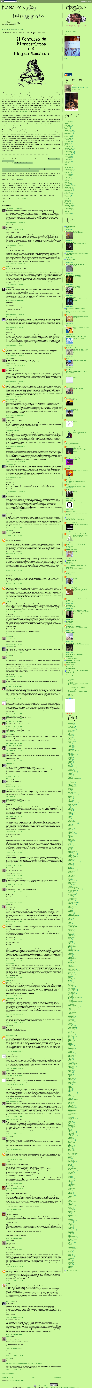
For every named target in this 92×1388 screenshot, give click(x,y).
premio (70, 964)
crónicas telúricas (72, 926)
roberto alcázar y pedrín (74, 970)
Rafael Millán (71, 1028)
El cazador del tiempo (72, 231)
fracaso (70, 1117)
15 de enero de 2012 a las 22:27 (14, 1299)
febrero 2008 (68, 136)
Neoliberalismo (72, 898)
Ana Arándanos (23, 111)
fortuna (70, 940)
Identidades (69, 622)
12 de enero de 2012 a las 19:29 (14, 1051)
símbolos (70, 884)
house (69, 829)
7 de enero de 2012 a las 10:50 (14, 831)
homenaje (70, 1137)
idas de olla (71, 727)
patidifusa (8, 980)
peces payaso (71, 1199)
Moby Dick (71, 1017)
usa (69, 816)
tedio (69, 886)
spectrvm (8, 1053)
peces (69, 1197)
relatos (70, 761)
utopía (69, 1254)
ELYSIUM (75, 410)
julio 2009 (67, 164)
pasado (70, 956)
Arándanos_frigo (72, 887)
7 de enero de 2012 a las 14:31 (14, 875)
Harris (69, 1003)
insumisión (71, 1150)
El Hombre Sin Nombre (72, 485)
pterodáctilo (71, 1215)
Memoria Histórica (73, 803)
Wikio (66, 34)
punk (69, 1216)
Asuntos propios (71, 297)
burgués (70, 855)
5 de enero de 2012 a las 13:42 (14, 676)
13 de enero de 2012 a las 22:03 (14, 1098)
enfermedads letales (73, 1101)
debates (70, 1087)
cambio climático (72, 915)
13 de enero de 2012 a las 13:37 (14, 1075)
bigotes (70, 1058)
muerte (70, 757)
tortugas (70, 1250)
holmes (70, 1134)
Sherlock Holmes (72, 902)
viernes (70, 1258)
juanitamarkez (10, 464)
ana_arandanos (72, 854)
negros (70, 953)
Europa (70, 999)
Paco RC (8, 904)
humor (69, 831)
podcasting (71, 962)
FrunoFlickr (69, 480)
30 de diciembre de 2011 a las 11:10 (15, 461)
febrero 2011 (68, 193)
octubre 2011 (68, 206)
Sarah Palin (71, 1034)
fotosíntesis (71, 1115)
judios (69, 1157)
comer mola (71, 1078)
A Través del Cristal (71, 658)
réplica (70, 1231)
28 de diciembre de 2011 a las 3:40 (15, 345)
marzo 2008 (68, 138)
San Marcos (71, 901)
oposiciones (71, 729)
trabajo (70, 815)
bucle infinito (71, 821)
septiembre (71, 882)
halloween (70, 944)
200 (69, 980)
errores (70, 1103)
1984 (69, 977)
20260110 (68, 256)
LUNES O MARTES (78, 232)
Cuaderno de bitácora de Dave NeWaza (77, 534)
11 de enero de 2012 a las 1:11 (14, 996)
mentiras (70, 1173)
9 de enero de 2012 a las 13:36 (14, 940)
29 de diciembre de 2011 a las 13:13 (15, 446)
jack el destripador (73, 1153)
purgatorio (70, 1218)
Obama (70, 820)
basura (70, 910)
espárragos (71, 1105)
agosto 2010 (68, 184)
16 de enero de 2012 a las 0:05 (14, 1334)
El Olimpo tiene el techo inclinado (75, 545)
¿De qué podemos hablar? (73, 286)
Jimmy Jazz (9, 368)
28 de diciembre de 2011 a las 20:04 (15, 397)
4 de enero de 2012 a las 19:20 (14, 570)
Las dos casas (72, 768)
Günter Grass (71, 893)
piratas (70, 788)
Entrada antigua (58, 1377)
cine (69, 919)
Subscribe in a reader (70, 31)
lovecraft (70, 809)
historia (70, 864)
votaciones (71, 1262)
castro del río (71, 804)
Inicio (33, 1377)
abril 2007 (67, 123)
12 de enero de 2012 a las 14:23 (14, 1023)
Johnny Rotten (72, 1005)
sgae (69, 883)
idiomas (70, 1141)
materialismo (71, 949)
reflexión (70, 730)
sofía (69, 1235)
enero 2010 (67, 172)
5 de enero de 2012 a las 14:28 (14, 698)
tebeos (70, 813)
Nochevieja (71, 1021)
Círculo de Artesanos (72, 369)
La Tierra (70, 895)
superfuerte (71, 1242)
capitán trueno (71, 1066)
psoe (69, 1213)
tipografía (70, 1247)
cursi (69, 773)
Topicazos (70, 694)
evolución (70, 937)
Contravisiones (70, 226)
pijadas (70, 1208)
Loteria (70, 1013)
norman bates (71, 1184)
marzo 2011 (68, 195)
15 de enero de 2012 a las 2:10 (14, 1183)
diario (69, 1090)
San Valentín (71, 1032)
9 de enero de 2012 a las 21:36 (14, 977)
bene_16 (70, 1056)
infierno (70, 1148)
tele (69, 841)
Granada (70, 846)
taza (69, 790)
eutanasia (70, 1106)
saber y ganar (71, 880)
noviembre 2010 (69, 189)
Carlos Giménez (72, 989)
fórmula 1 (70, 1122)
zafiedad (70, 1265)
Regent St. (75, 459)
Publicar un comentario (8, 1373)
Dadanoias (71, 679)
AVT (69, 981)
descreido (70, 929)
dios (69, 827)
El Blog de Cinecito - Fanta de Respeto (78, 683)
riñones (70, 1228)
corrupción (70, 925)
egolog (70, 734)
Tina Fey (70, 1042)
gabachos (70, 1124)
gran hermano (71, 1126)
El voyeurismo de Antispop (74, 458)
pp (68, 781)
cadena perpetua (72, 1063)
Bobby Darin (71, 987)
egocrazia (70, 859)
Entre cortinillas (70, 420)
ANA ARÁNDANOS (71, 561)
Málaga (70, 1019)
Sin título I (75, 551)
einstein (70, 1097)
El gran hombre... (70, 601)
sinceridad (70, 972)
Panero (70, 1023)
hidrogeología (71, 1132)
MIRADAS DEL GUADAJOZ (73, 275)
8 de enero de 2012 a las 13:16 (14, 921)
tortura (69, 1251)
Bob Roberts (71, 985)
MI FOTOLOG (71, 690)
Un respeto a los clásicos (73, 660)
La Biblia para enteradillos (73, 626)
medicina (70, 871)
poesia (70, 743)
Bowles (75, 491)
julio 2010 (67, 182)
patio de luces (71, 957)
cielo (69, 1075)
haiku (69, 808)
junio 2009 (67, 162)
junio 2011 (67, 200)
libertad (70, 868)
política (70, 760)
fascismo (70, 828)
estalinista (70, 935)
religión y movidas (73, 750)
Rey (69, 1031)
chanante (70, 1070)
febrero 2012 (68, 213)
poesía (70, 836)
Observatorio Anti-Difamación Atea (76, 610)
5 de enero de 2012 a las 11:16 (14, 644)
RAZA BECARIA (70, 673)
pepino (70, 1203)
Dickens (70, 891)
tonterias (70, 725)
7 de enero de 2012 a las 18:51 (14, 892)
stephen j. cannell (72, 1239)
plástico (70, 1212)
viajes (69, 817)
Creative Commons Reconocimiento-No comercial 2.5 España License (62, 1387)
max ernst (70, 1172)
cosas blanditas (72, 856)
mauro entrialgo (72, 870)
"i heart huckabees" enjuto (75, 974)
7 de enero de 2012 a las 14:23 (14, 865)
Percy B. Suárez (10, 1301)
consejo (70, 1081)
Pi (6, 1152)
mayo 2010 (67, 179)
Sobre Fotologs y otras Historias (81, 644)
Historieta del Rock (71, 523)
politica (70, 837)
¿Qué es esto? (69, 713)
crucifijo (70, 1083)
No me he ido (69, 546)
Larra (69, 1008)
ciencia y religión (72, 772)
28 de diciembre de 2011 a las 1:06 (15, 327)
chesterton (71, 917)
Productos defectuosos (72, 315)
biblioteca (70, 913)
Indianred (8, 700)
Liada (67, 577)
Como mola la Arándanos (74, 888)
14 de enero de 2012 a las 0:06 (14, 1117)
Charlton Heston (72, 991)
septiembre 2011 (69, 205)
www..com (69, 698)
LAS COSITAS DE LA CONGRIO (76, 687)
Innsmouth (71, 1004)
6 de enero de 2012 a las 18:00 (14, 761)
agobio (70, 852)
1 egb (69, 976)
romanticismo (71, 1230)
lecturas (70, 1165)
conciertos (70, 1079)
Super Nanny (71, 1036)
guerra (69, 777)
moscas (70, 874)
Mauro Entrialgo (72, 689)
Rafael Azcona (72, 1027)
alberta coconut (10, 963)
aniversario (71, 906)
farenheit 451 (71, 1113)
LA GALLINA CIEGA (71, 550)
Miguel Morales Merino (29, 1387)
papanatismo (71, 1196)
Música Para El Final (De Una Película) (75, 311)
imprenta (70, 799)
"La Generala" (76, 266)
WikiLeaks (70, 1046)
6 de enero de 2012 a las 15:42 (14, 750)
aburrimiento (71, 1048)
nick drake (70, 1180)
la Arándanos (71, 1161)
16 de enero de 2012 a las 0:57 (14, 1348)
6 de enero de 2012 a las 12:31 (14, 731)
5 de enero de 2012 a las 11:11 (14, 634)
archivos (70, 1052)
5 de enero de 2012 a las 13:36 (14, 653)
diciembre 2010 (68, 190)
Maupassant (71, 1016)
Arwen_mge (69, 442)
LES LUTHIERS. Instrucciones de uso (75, 481)
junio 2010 (67, 180)
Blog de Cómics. (71, 325)
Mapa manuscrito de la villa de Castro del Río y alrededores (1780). (80, 351)
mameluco (70, 723)
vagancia (70, 1255)
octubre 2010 (68, 187)
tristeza (70, 749)
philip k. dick (71, 1205)
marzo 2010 (68, 175)
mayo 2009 (67, 161)
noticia (70, 1185)
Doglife (70, 681)
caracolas (70, 1067)
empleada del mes (73, 1099)
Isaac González (10, 399)
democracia (71, 825)
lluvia (69, 948)
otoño (69, 766)
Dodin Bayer (69, 489)
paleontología (71, 833)
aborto (69, 903)
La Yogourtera (70, 656)
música (70, 758)
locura (69, 765)
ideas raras (71, 741)
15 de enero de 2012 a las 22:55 (14, 1317)
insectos (70, 1149)
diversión (70, 933)
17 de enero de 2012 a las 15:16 (14, 1370)
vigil (69, 1259)
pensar (70, 835)
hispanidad (71, 1133)
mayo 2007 (67, 125)
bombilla (70, 1059)
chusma (70, 1074)
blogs (69, 742)
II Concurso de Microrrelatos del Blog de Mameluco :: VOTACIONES (24, 1363)
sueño (69, 762)
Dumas (70, 995)
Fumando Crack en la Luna (73, 643)
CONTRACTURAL (70, 606)
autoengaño (71, 1054)
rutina (69, 879)
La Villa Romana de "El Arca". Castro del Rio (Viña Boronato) (80, 590)
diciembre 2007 (68, 133)
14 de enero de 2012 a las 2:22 (14, 1149)
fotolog (70, 941)
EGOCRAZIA (71, 682)
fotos (69, 1114)
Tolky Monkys (71, 851)
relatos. (70, 747)
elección (70, 805)
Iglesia (70, 847)
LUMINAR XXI (70, 242)
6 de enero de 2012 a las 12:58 (14, 743)
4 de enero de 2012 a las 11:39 (14, 553)
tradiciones (71, 1252)
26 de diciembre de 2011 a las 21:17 (15, 245)
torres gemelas (72, 1248)
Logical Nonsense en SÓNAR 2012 (75, 519)
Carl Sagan (71, 792)
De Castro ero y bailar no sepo (74, 347)
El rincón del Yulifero (73, 685)
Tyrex (69, 1044)
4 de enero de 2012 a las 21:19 (14, 583)
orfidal (69, 1189)
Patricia (70, 1024)
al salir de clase (72, 1050)
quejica (70, 878)
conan (69, 923)
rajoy (69, 965)
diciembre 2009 (68, 171)
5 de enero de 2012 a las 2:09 (14, 611)
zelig (69, 1267)
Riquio (8, 329)
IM (68, 686)
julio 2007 (67, 128)
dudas (69, 1095)
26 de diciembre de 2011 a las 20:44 (15, 230)
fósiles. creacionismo (73, 862)
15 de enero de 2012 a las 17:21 (14, 1209)
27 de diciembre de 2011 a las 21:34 (15, 300)
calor (69, 753)
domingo (70, 746)
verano (70, 735)
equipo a (70, 1102)
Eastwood (70, 996)
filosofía (70, 774)
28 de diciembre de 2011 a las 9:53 (15, 355)
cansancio (70, 1064)
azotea (70, 909)
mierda (70, 872)
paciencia (70, 954)
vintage (70, 1260)
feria (69, 938)
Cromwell (70, 992)
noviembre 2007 (69, 132)
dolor (69, 1094)
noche (69, 745)
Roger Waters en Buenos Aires (80, 524)
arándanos (70, 770)
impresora (70, 1144)
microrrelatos (15, 201)
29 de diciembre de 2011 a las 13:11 (15, 428)
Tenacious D (71, 1040)
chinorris (70, 918)
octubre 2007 (68, 130)
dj (68, 1091)
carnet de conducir (73, 794)
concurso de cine (72, 823)
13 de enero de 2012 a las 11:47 (14, 1068)
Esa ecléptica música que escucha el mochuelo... (79, 433)
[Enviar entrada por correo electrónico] (26, 198)
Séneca (70, 1038)
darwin (69, 824)
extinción (70, 1109)
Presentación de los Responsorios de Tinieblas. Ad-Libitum (81, 450)
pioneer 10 (70, 1209)
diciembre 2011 (68, 210)
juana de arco (71, 1156)
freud (69, 1119)
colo (69, 1077)
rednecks (70, 1222)
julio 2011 (67, 202)
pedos (69, 1200)
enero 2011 (67, 192)
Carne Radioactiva (71, 511)
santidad (70, 1234)
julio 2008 (67, 144)
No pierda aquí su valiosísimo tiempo (76, 431)
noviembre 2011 (69, 208)
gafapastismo (71, 1125)
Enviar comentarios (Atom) (17, 1380)
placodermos (71, 1211)
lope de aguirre (72, 1168)
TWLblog (70, 695)
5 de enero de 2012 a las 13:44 (14, 684)
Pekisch (8, 287)
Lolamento (70, 1011)
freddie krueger (72, 1118)
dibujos (70, 930)
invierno (70, 1152)
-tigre (67, 573)
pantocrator (71, 1195)
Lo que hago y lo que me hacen (75, 675)
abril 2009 (67, 159)
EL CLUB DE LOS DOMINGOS (74, 654)
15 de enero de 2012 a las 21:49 (14, 1280)
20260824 (68, 227)
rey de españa (71, 969)
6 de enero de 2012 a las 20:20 (14, 796)
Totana (70, 1043)
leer (69, 867)
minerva (70, 1175)
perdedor (70, 876)
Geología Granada (71, 632)
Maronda (70, 897)
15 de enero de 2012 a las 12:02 (14, 1188)
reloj (69, 1223)
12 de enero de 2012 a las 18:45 (14, 1033)
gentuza (70, 863)
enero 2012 (67, 211)
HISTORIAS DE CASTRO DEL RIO (75, 264)
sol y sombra (71, 1236)
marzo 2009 (68, 158)
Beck (69, 984)
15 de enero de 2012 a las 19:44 (14, 1238)
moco (69, 1176)
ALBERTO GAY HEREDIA (13, 208)
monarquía (71, 1179)
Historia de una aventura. (79, 360)
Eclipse (75, 399)
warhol (69, 1263)
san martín (71, 1232)
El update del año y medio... (73, 443)
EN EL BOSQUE (77, 276)
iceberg (70, 1138)
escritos (70, 739)
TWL (69, 850)
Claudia (8, 1016)
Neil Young (71, 1020)
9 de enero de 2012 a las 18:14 (14, 960)
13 (68, 844)
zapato (70, 1266)
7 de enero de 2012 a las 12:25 (14, 852)
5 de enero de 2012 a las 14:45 (14, 714)
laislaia (68, 469)
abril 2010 (67, 177)
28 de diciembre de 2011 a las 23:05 (15, 415)
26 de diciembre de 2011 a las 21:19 (15, 263)
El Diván (68, 376)
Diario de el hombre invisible (74, 666)
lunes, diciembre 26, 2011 (20, 198)
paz (69, 960)
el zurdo (8, 1185)
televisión (70, 800)
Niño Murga (9, 763)
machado (70, 832)
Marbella (70, 1015)
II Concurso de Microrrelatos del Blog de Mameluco (24, 33)
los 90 (69, 1169)
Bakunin (70, 982)
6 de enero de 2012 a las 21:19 (14, 802)
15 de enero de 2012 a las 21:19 (14, 1266)
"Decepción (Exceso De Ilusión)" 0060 (75, 486)
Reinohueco (69, 387)
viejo (69, 819)
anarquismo (71, 752)
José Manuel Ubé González (13, 998)
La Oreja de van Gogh (74, 1007)
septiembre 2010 (69, 185)
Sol (69, 1035)
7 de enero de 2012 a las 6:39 (14, 816)
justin (69, 1158)
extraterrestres (72, 1110)
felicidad (70, 797)
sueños (70, 737)
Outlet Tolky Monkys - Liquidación (74, 568)
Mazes (8, 494)
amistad (70, 1051)
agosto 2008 (68, 146)
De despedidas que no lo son (80, 287)
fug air (69, 942)
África (69, 973)
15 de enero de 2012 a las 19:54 (14, 1249)
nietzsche (70, 1181)
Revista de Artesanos (73, 1030)
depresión (70, 733)
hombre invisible (72, 1136)
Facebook (70, 1000)
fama (69, 1111)
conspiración (71, 1082)
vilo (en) (75, 377)
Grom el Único (10, 1190)
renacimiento (71, 1224)
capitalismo (71, 784)
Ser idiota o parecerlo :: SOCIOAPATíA (77, 671)
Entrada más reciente (7, 1377)
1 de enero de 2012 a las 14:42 (14, 535)
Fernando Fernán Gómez (74, 1001)
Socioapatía (71, 782)
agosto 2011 (68, 203)
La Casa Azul (71, 894)
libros (69, 764)
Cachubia (70, 988)
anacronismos (71, 905)
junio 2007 (67, 127)
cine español (71, 921)
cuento (70, 731)
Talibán (70, 1039)
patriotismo (71, 958)
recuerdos (70, 789)
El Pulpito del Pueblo (72, 409)
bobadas (70, 914)
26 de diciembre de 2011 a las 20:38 (15, 222)
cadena (70, 1062)
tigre (69, 1246)
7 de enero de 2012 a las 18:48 (14, 884)
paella (69, 1191)
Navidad (70, 769)
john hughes (71, 1154)
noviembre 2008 (69, 151)
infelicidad (70, 1146)
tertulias (70, 1244)
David (7, 266)
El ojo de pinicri (70, 398)
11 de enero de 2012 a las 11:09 (14, 1014)
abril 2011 (67, 197)
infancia (70, 866)
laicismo (70, 1162)
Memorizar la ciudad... (78, 388)
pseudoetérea (70, 664)
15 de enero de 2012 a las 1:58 (14, 1159)
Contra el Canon (72, 890)
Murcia (70, 848)
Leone (69, 1009)
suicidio (70, 1240)
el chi (69, 1098)
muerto (70, 952)
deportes (70, 927)
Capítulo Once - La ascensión (80, 470)
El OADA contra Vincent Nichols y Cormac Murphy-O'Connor (81, 612)
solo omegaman (72, 1238)
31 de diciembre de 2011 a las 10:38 (15, 491)
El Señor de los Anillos (74, 997)
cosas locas (71, 726)
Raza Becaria (71, 899)
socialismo (71, 840)
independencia (72, 946)
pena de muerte (72, 1201)
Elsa (7, 1283)
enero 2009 (67, 154)
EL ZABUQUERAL (71, 669)
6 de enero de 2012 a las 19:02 (14, 786)
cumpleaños (71, 785)
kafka (69, 756)
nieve (69, 1183)
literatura (70, 780)
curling (70, 1085)
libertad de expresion (73, 778)
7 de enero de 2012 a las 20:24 (14, 902)
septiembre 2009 (69, 166)
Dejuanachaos (71, 993)
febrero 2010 (68, 174)
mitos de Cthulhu (72, 950)
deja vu (70, 1089)
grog (69, 1129)
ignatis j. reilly (71, 1142)
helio (69, 1130)
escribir (70, 860)
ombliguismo (71, 1188)
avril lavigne (71, 1055)
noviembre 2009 (69, 169)
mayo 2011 (67, 198)
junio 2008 (67, 143)
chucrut (70, 1072)
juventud (70, 1160)
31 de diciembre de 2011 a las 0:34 (15, 477)
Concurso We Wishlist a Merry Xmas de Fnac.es (80, 536)
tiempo (70, 801)
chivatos (70, 1071)
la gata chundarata (11, 348)
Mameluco (9, 225)
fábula (69, 1121)
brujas (69, 1060)
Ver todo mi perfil (76, 89)
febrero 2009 (68, 156)
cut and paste (71, 754)
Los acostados (72, 1012)
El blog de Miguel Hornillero (74, 447)
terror (69, 843)
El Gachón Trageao (71, 358)
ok (68, 1187)
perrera (70, 1204)
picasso (70, 1207)
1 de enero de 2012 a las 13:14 (14, 528)
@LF (7, 538)
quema (70, 1219)
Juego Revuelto (70, 572)
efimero (70, 934)
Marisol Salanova (10, 317)
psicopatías (71, 839)
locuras (70, 1166)
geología (70, 776)
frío (69, 807)
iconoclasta (71, 1140)
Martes (75, 578)
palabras (70, 1192)
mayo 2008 (67, 141)
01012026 (68, 261)
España (70, 793)
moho (69, 1177)
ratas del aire (71, 1220)
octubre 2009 (68, 167)
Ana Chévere (69, 621)
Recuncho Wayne (71, 662)
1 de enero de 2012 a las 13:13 (14, 511)
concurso (10, 201)
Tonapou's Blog (70, 259)
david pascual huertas (12, 384)
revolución (70, 812)
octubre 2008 (68, 149)
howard (70, 945)
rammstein (71, 966)
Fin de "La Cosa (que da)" (79, 502)
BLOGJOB (69, 605)
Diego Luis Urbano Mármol (13, 716)
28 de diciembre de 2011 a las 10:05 (15, 365)
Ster (7, 924)
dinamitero (70, 931)
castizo (70, 1068)
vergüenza (70, 1256)
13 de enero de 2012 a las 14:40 (14, 1084)
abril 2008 (67, 140)
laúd (69, 1164)
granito (70, 1128)
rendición (70, 1226)
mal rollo (70, 811)
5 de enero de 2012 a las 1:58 (14, 599)
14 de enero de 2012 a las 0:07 (14, 1133)
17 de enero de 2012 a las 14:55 (14, 1355)
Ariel (7, 1162)
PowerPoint (71, 1025)
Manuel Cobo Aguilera (72, 588)
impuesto (70, 1145)
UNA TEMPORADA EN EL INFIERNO (76, 336)
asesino (70, 907)
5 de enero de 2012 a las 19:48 (14, 719)
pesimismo (71, 961)
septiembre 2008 (69, 148)
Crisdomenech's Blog (72, 518)
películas (70, 875)
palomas (70, 1193)
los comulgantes (72, 1171)
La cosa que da (70, 500)
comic (69, 922)
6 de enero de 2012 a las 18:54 (14, 776)
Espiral (75, 421)
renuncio (70, 1227)
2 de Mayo (71, 978)
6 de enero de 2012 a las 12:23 (14, 726)
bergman (70, 911)
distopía (70, 858)
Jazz (7, 586)
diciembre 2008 (68, 153)
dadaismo (70, 1086)
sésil (69, 1243)
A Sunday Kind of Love (78, 338)
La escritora (69, 562)
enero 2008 (67, 135)
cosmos (70, 796)
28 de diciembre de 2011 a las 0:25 (15, 314)
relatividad (70, 968)
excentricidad (71, 1107)
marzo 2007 (68, 122)
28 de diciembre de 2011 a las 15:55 (15, 381)
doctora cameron (72, 1093)
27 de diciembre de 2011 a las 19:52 (15, 284)
